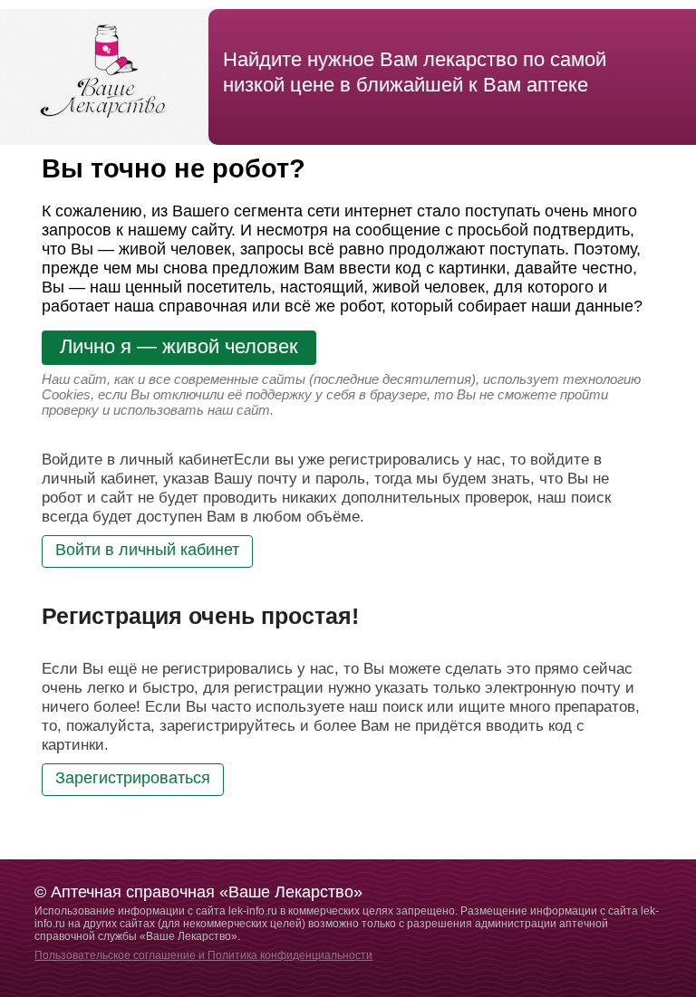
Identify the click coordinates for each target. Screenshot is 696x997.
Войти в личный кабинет (147, 550)
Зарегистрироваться (132, 778)
